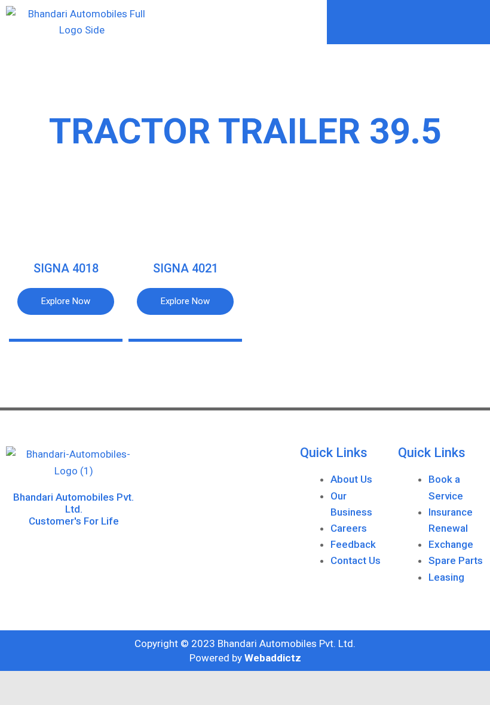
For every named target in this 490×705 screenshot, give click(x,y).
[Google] (87, 551)
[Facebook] (60, 551)
